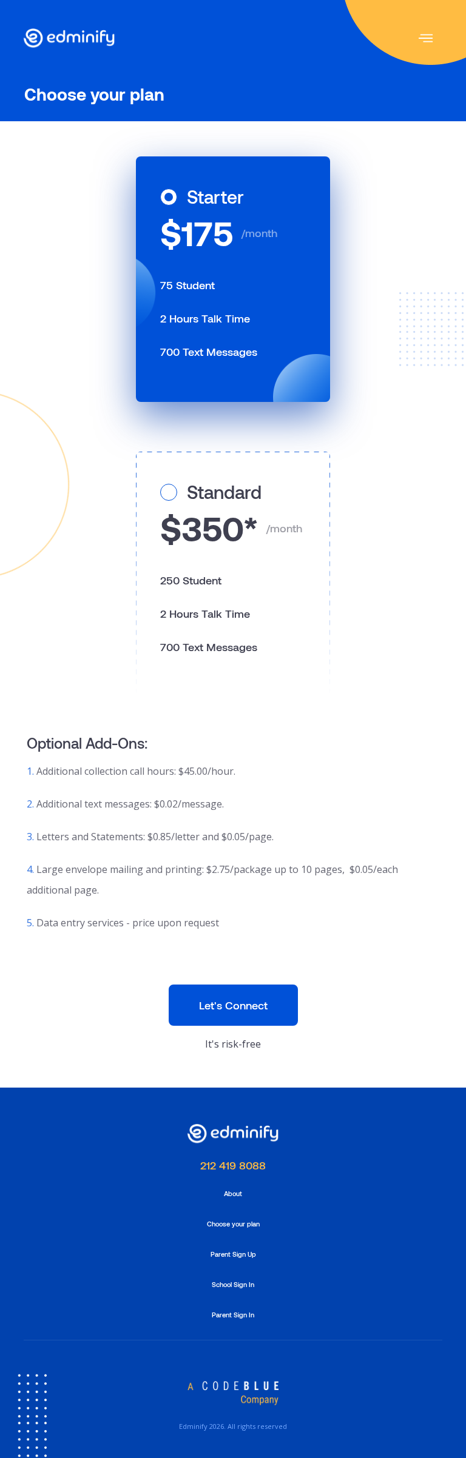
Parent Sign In (233, 1315)
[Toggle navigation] (426, 38)
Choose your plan (233, 1224)
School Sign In (233, 1284)
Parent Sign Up (233, 1254)
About (233, 1193)
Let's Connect (233, 1005)
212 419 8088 (233, 1165)
